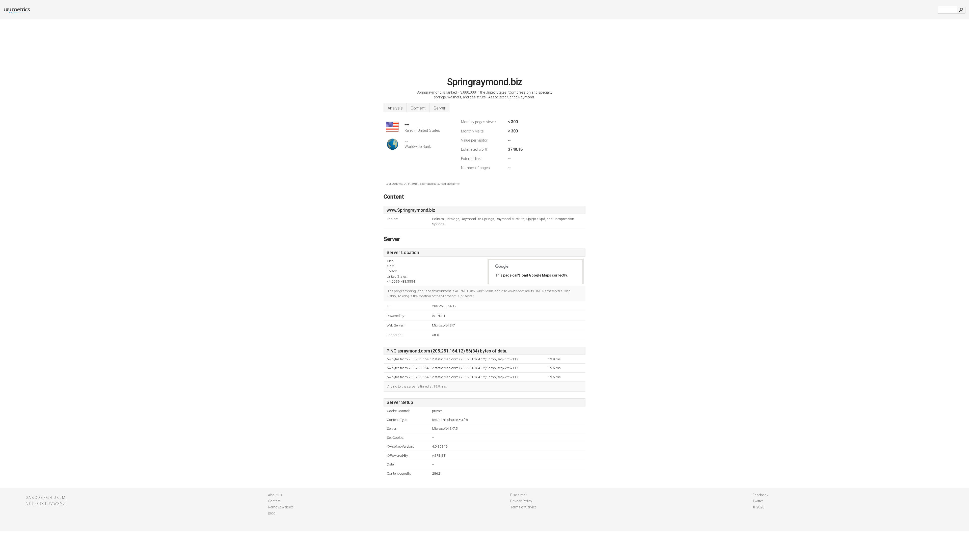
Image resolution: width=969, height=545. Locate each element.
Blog (271, 513)
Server (439, 108)
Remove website (280, 507)
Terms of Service (523, 507)
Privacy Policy (521, 501)
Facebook (760, 495)
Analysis (395, 108)
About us (275, 495)
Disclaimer (518, 495)
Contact (274, 501)
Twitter (757, 501)
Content (418, 108)
